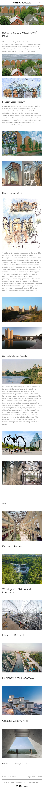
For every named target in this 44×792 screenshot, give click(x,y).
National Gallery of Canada (14, 356)
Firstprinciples (37, 777)
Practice (14, 777)
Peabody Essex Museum (13, 102)
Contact (26, 786)
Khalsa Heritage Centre (13, 193)
